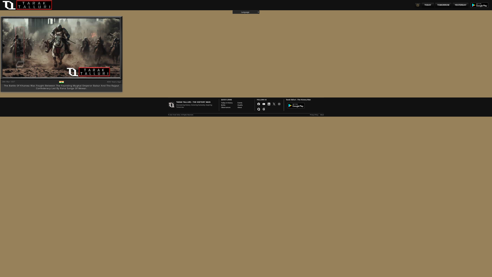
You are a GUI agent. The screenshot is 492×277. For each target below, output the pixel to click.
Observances (225, 108)
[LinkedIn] (269, 104)
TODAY (427, 5)
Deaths (240, 105)
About (240, 108)
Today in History (227, 103)
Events (240, 103)
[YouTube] (264, 104)
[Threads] (264, 109)
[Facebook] (258, 104)
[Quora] (258, 109)
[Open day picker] (418, 5)
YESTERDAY (460, 5)
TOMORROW (443, 5)
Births (223, 105)
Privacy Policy (314, 115)
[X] (274, 104)
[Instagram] (279, 104)
